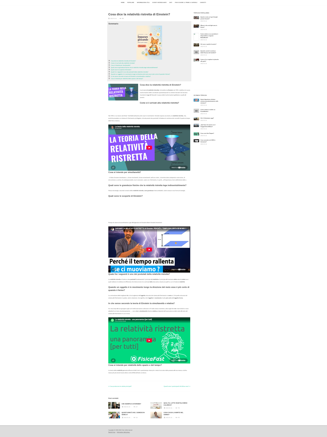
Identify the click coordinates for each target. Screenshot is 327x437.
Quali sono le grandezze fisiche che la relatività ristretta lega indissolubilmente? (134, 67)
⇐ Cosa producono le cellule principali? (120, 386)
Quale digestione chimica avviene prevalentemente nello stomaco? (209, 101)
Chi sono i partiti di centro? (208, 44)
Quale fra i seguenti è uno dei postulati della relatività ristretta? (129, 72)
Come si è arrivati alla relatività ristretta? (123, 63)
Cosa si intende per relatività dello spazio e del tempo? (127, 78)
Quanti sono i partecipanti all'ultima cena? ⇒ (177, 386)
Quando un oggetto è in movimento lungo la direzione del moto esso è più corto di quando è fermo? (140, 74)
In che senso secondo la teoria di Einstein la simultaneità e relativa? (131, 76)
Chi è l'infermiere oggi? (207, 118)
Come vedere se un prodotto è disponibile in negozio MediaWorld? (209, 35)
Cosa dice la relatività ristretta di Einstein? (123, 61)
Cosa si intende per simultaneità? (120, 65)
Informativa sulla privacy (123, 432)
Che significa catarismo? (131, 404)
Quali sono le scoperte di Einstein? (121, 69)
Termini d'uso (111, 432)
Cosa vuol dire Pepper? (207, 133)
